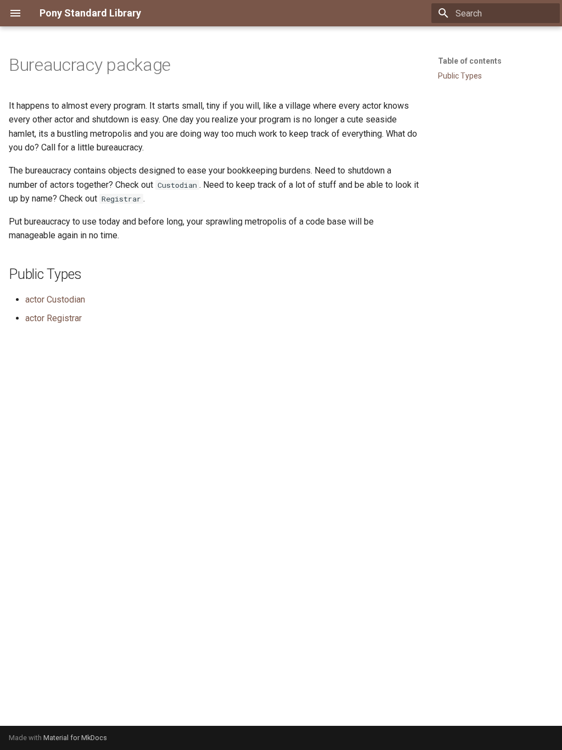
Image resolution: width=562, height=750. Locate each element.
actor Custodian (55, 299)
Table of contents (470, 61)
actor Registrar (53, 318)
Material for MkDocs (75, 738)
